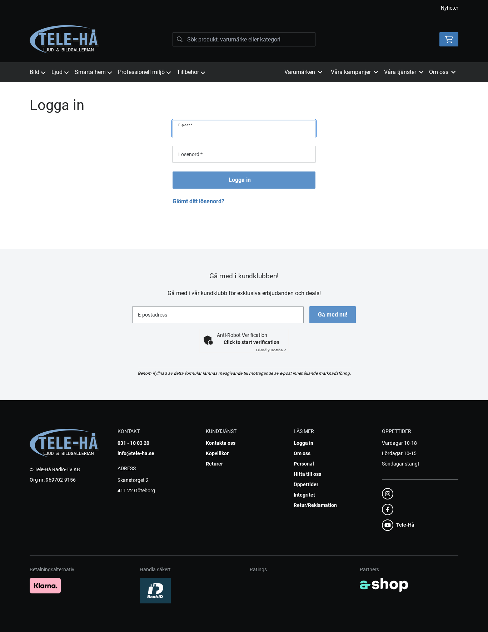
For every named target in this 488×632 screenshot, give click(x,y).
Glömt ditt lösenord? (198, 201)
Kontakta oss (220, 443)
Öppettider (306, 484)
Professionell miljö (141, 72)
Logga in (240, 179)
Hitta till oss (307, 474)
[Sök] (180, 39)
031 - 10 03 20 (133, 443)
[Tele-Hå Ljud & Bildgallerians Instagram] (418, 493)
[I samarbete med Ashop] (384, 585)
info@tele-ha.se (136, 453)
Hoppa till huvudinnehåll (241, 9)
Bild (34, 72)
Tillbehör (188, 72)
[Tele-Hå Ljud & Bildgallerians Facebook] (418, 509)
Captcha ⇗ (271, 350)
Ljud (57, 72)
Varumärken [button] (299, 72)
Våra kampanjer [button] (351, 72)
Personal (304, 464)
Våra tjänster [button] (400, 72)
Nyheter (449, 8)
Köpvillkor (217, 453)
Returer (214, 464)
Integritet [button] (304, 495)
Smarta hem (90, 72)
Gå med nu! (332, 314)
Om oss (302, 453)
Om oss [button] (438, 72)
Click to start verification (251, 342)
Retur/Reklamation (315, 505)
